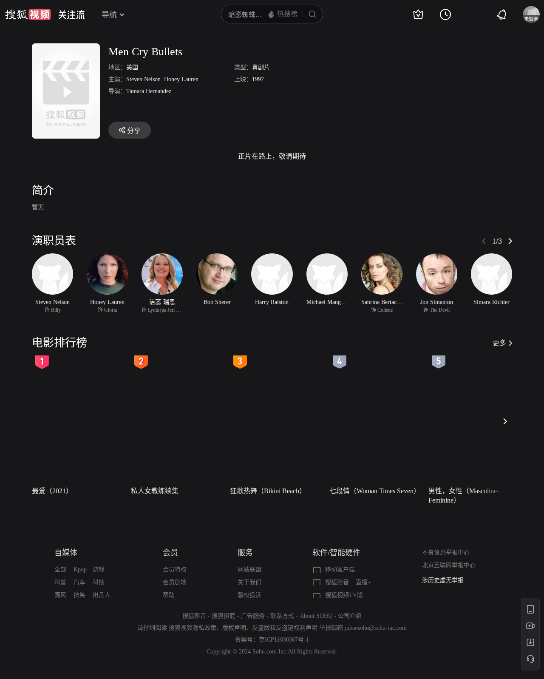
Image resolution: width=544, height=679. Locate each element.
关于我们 (249, 582)
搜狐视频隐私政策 (192, 628)
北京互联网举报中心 (449, 565)
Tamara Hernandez (148, 91)
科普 (60, 582)
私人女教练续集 (154, 490)
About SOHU (316, 616)
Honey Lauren (181, 79)
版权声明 (234, 628)
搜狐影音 (337, 582)
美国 (132, 67)
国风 (60, 595)
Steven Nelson (143, 79)
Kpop (80, 569)
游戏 (99, 569)
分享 (134, 130)
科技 (99, 582)
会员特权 (175, 569)
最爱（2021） (52, 490)
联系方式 (282, 616)
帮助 (169, 595)
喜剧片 (261, 67)
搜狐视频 (28, 14)
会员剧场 (175, 582)
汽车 (79, 582)
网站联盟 (249, 569)
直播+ (363, 582)
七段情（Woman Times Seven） (374, 490)
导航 (109, 15)
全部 (60, 569)
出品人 (101, 595)
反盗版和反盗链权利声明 (284, 628)
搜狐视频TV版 (344, 595)
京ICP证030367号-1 (284, 639)
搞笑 (79, 595)
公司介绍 (350, 616)
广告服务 (253, 616)
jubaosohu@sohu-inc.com (376, 628)
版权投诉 (249, 595)
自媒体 (65, 552)
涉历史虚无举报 (443, 580)
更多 (499, 343)
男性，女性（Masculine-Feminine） (463, 495)
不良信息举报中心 (446, 552)
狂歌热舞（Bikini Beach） (268, 490)
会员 (170, 552)
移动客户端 (340, 569)
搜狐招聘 (223, 616)
